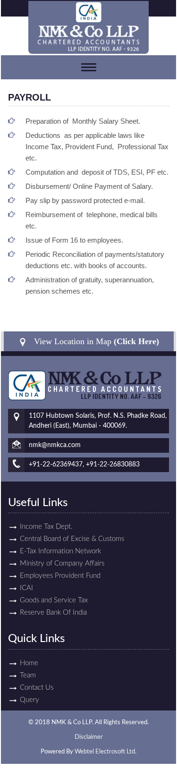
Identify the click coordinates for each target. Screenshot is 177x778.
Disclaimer (89, 737)
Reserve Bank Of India (53, 612)
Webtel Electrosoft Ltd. (105, 752)
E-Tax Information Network (60, 551)
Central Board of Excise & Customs (72, 538)
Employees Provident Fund (60, 575)
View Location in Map (95, 341)
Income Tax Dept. (46, 526)
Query (29, 699)
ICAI (26, 588)
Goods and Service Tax (54, 600)
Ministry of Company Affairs (62, 563)
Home (29, 663)
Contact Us (36, 687)
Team (28, 675)
